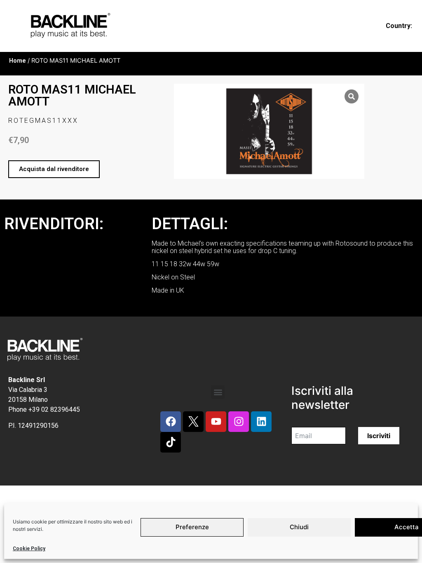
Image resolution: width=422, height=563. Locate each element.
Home (17, 60)
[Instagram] (238, 421)
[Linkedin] (261, 421)
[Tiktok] (170, 442)
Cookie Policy (29, 548)
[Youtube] (216, 421)
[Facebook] (170, 421)
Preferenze (192, 527)
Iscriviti (378, 436)
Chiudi (299, 527)
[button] (54, 169)
